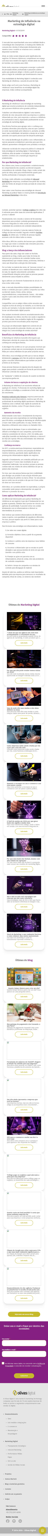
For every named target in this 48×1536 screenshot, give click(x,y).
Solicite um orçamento (13, 1494)
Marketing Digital (15, 14)
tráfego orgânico (29, 210)
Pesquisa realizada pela (14, 397)
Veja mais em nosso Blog (24, 1314)
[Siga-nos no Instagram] (14, 1521)
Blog (8, 14)
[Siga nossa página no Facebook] (7, 1521)
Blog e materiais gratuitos (14, 1484)
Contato (8, 1489)
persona (16, 358)
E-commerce (12, 1426)
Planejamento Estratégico (17, 1446)
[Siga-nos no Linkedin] (20, 1521)
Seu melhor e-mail (9, 1350)
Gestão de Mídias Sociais (16, 1465)
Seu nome (6, 1339)
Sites (9, 1419)
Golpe (7, 1499)
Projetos (8, 1474)
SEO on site (12, 1461)
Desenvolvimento (11, 1414)
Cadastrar (24, 1376)
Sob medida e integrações (17, 1423)
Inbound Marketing (14, 1450)
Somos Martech (11, 1479)
